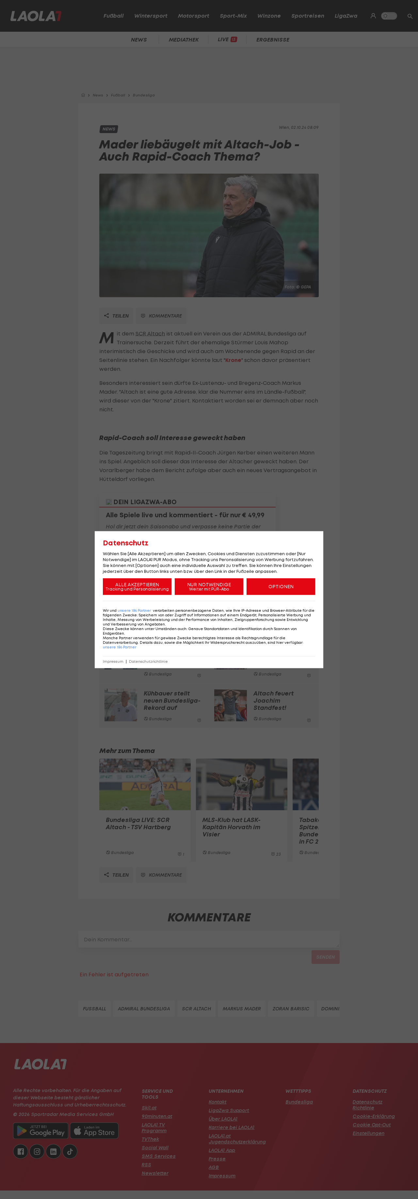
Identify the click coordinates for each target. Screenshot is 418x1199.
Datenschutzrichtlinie (148, 661)
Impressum (113, 661)
